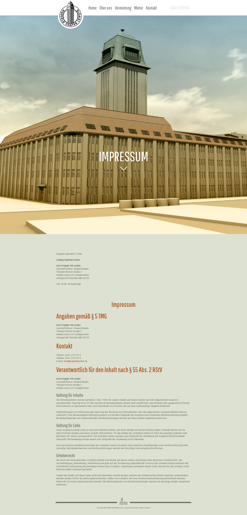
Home (92, 8)
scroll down (123, 168)
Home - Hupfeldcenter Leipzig (71, 15)
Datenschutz (145, 508)
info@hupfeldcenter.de (75, 361)
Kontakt (151, 8)
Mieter (138, 8)
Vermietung (123, 8)
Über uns (105, 8)
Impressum (134, 508)
